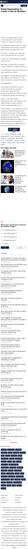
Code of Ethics (19, 495)
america (4, 485)
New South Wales (14, 464)
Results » (21, 247)
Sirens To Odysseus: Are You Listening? (11, 431)
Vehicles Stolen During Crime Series (13, 391)
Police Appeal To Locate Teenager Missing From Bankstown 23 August (13, 259)
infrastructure (5, 467)
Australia (13, 134)
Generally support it (10, 233)
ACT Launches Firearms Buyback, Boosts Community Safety (12, 397)
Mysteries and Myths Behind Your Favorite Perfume (20, 153)
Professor (14, 455)
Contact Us (18, 498)
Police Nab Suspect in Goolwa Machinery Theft (11, 379)
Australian (16, 452)
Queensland (5, 136)
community (4, 452)
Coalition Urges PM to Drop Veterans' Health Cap (11, 332)
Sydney (3, 482)
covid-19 (19, 461)
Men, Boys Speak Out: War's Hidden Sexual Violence (13, 312)
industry (11, 470)
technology (4, 470)
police (7, 134)
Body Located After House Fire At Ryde (13, 403)
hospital (17, 136)
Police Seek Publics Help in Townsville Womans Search (10, 346)
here (19, 126)
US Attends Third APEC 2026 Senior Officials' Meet (13, 272)
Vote (5, 247)
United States (10, 473)
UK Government (5, 479)
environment (5, 458)
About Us (17, 500)
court (14, 485)
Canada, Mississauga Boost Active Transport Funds (13, 278)
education (20, 467)
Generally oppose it (10, 237)
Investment (13, 467)
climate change (17, 482)
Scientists (17, 479)
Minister (12, 458)
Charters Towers (19, 140)
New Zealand (20, 476)
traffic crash (11, 143)
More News (14, 442)
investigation (18, 470)
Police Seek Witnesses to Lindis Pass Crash (14, 410)
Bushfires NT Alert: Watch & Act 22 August (13, 437)
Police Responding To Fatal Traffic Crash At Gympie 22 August (13, 339)
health (20, 455)
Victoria (8, 455)
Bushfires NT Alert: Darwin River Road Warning (12, 386)
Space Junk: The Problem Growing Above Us (20, 163)
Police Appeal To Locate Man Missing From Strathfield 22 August (13, 319)
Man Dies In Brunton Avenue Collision (11, 299)
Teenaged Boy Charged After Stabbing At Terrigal (11, 359)
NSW (3, 455)
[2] (20, 530)
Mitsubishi (19, 138)
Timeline (4, 253)
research (23, 452)
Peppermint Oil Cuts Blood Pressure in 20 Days (14, 306)
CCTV (2, 140)
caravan (3, 143)
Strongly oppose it (10, 240)
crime (12, 136)
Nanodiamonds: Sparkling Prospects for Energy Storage (20, 189)
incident (4, 488)
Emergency (4, 476)
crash (19, 134)
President (9, 482)
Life (2, 5)
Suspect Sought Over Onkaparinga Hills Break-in (13, 372)
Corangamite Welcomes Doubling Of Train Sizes (14, 418)
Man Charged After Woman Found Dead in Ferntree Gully (13, 365)
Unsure (6, 244)
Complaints (18, 502)
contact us (12, 545)
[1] (18, 530)
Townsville (9, 140)
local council (4, 464)
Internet (3, 138)
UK (14, 461)
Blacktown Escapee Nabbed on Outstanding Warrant (12, 291)
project (17, 473)
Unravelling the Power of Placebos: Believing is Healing (20, 179)
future (23, 479)
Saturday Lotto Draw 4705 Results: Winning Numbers (13, 352)
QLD (23, 136)
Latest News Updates (4, 496)
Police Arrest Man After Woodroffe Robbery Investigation (13, 424)
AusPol (3, 473)
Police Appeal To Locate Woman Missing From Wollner (12, 285)
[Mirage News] (4, 2)
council (10, 461)
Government (11, 449)
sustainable (12, 476)
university (18, 449)
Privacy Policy (5, 500)
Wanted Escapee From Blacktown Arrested (13, 325)
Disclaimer (4, 502)
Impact (9, 485)
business (4, 461)
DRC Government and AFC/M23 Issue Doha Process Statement (14, 265)
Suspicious (11, 138)
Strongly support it (10, 230)
